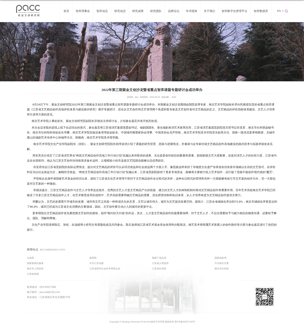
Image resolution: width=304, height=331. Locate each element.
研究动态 (120, 11)
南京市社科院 (222, 268)
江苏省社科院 (159, 268)
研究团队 (156, 11)
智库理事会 (83, 11)
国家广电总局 (159, 257)
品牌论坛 (173, 11)
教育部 (93, 257)
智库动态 (102, 11)
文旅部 (30, 257)
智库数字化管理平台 (234, 11)
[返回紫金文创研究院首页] (28, 5)
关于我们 (209, 11)
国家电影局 (220, 257)
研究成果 (138, 11)
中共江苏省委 (96, 263)
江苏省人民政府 (160, 263)
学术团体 (191, 11)
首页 (66, 11)
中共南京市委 (222, 263)
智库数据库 (261, 11)
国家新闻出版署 (35, 263)
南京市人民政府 (35, 268)
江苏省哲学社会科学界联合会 (104, 268)
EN (279, 11)
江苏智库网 (33, 274)
